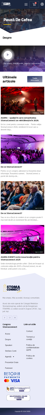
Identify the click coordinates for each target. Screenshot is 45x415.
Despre (8, 339)
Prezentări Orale (11, 362)
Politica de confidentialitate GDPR (32, 347)
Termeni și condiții (30, 338)
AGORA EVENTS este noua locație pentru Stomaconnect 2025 (20, 258)
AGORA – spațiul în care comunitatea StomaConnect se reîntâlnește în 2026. (20, 119)
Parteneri (8, 368)
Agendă (8, 357)
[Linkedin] (15, 318)
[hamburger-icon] (24, 4)
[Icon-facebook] (5, 318)
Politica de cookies (30, 357)
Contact (29, 331)
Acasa (7, 334)
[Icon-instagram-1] (10, 318)
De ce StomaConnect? (11, 166)
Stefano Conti (10, 351)
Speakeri (8, 345)
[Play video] (8, 55)
